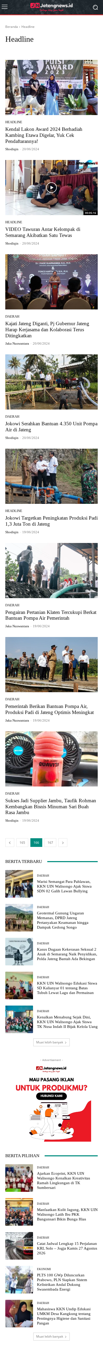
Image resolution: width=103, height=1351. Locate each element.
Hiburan (66, 49)
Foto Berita (47, 49)
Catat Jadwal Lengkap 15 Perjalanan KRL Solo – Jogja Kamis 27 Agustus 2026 (67, 1248)
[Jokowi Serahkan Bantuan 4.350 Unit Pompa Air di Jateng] (51, 382)
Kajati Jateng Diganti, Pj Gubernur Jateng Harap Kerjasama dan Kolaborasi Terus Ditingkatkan (47, 329)
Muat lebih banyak (49, 1042)
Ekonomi (29, 49)
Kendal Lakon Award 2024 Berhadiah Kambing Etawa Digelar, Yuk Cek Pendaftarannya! (43, 135)
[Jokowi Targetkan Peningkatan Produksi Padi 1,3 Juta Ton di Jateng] (51, 476)
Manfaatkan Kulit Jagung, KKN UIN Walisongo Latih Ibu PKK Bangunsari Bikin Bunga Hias (67, 1214)
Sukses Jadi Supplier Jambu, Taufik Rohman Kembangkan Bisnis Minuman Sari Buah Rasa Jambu (50, 806)
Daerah (12, 49)
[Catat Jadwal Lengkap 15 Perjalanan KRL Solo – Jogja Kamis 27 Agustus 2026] (19, 1246)
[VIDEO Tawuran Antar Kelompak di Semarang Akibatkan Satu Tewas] (51, 187)
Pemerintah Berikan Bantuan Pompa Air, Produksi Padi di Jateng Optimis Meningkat (49, 709)
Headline (13, 122)
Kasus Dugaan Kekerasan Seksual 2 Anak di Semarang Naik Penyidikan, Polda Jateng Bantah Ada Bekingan (67, 954)
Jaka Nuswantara (17, 343)
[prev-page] (9, 842)
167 (50, 842)
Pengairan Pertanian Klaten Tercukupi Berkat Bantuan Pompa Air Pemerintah (50, 615)
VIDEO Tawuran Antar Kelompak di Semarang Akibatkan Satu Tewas (42, 232)
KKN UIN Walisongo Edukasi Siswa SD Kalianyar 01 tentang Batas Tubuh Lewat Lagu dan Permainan (67, 988)
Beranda (11, 26)
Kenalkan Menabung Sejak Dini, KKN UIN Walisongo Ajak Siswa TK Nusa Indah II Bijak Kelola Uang (67, 1022)
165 (22, 842)
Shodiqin (11, 149)
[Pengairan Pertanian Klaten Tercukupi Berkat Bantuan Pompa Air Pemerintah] (51, 570)
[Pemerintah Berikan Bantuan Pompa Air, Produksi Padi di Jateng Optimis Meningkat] (51, 664)
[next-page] (62, 842)
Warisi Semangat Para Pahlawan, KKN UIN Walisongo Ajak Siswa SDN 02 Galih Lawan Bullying (64, 886)
